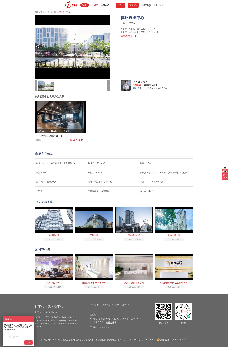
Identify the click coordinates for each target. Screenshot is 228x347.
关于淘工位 (125, 305)
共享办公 (105, 5)
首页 (96, 5)
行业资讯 (115, 305)
